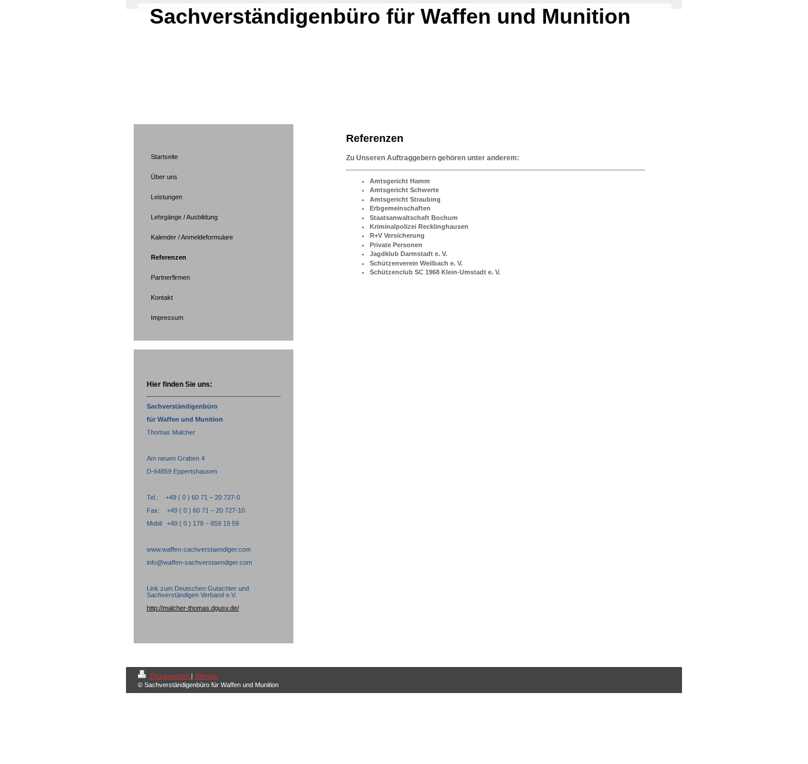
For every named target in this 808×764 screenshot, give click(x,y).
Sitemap (206, 675)
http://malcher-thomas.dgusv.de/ (193, 607)
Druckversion (169, 675)
